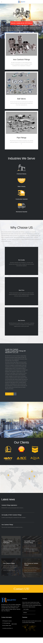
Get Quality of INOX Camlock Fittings (11, 515)
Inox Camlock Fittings (7, 524)
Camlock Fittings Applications (9, 505)
